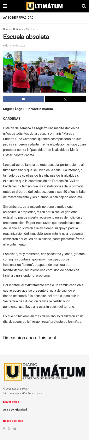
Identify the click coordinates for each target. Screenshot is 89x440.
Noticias (18, 29)
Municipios (32, 29)
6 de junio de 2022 (14, 45)
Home (6, 29)
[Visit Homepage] (44, 6)
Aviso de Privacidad (18, 17)
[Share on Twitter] (65, 99)
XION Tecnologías (32, 393)
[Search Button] (84, 6)
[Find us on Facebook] (4, 428)
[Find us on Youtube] (14, 428)
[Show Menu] (5, 6)
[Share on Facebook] (23, 99)
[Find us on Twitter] (9, 428)
